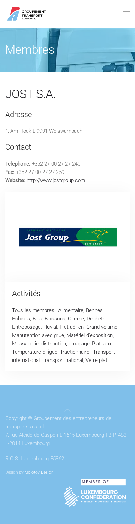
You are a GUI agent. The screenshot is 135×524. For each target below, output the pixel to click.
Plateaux (101, 343)
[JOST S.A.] (68, 236)
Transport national (62, 360)
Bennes (94, 310)
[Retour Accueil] (26, 14)
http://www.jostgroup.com (56, 180)
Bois (37, 319)
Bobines (21, 319)
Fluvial (50, 327)
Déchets (96, 319)
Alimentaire (70, 310)
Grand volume (101, 327)
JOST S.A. (30, 94)
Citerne (76, 319)
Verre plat (96, 360)
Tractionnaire (75, 352)
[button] (126, 14)
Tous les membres (34, 310)
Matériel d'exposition (89, 335)
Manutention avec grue (38, 335)
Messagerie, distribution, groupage (51, 343)
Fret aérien (72, 327)
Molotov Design (39, 472)
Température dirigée (34, 352)
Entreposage (26, 327)
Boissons (55, 319)
